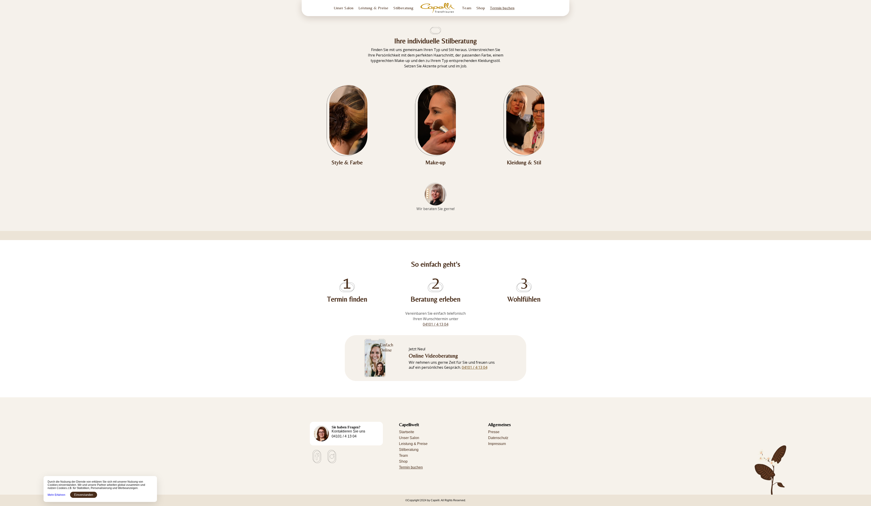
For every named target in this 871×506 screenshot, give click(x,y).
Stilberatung (403, 7)
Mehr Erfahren (56, 494)
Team (466, 7)
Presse (493, 432)
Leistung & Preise (373, 7)
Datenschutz (498, 438)
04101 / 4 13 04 (474, 367)
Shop (480, 7)
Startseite (406, 432)
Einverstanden (83, 494)
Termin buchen (502, 7)
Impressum (497, 444)
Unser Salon (343, 7)
